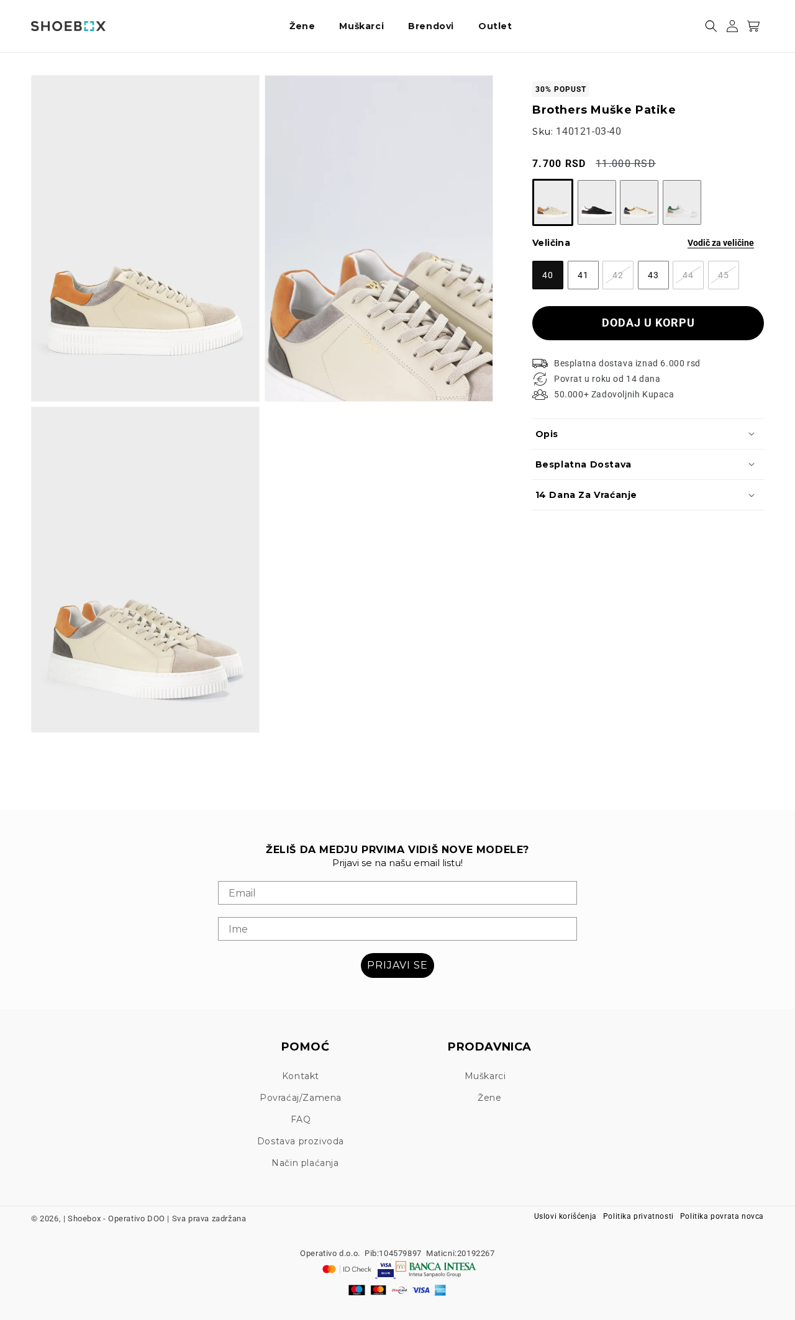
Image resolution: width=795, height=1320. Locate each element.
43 (658, 279)
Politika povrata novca (722, 1216)
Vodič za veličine (721, 243)
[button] (307, 26)
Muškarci (485, 1076)
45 (728, 279)
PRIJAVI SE (397, 965)
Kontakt (300, 1076)
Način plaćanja (304, 1163)
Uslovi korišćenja (565, 1216)
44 (693, 279)
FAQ (301, 1119)
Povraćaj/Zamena (301, 1097)
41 (588, 279)
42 (623, 279)
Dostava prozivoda (300, 1141)
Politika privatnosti (638, 1216)
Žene (489, 1097)
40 (552, 279)
